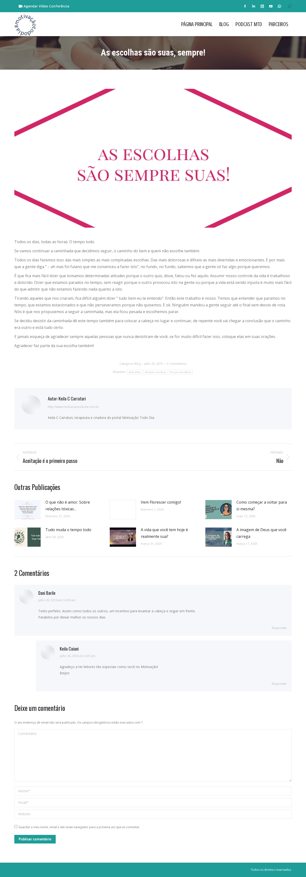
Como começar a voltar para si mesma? (261, 506)
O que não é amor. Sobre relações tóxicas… (67, 506)
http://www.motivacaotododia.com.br (73, 407)
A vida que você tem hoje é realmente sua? (164, 533)
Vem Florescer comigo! (161, 502)
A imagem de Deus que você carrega (261, 533)
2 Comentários (177, 364)
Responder (279, 628)
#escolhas (135, 372)
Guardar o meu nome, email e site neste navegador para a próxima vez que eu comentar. (79, 827)
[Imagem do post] (27, 509)
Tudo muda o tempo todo (68, 529)
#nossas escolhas (155, 372)
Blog (137, 364)
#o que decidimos (180, 372)
